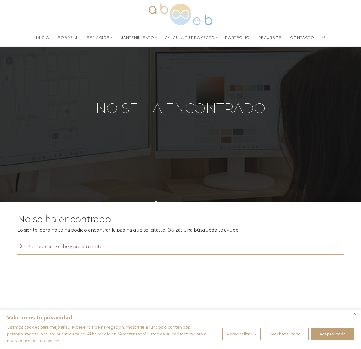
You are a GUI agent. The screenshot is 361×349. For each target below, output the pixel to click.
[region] (180, 329)
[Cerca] (355, 314)
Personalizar (239, 334)
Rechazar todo (286, 334)
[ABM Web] (180, 13)
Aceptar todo (332, 334)
